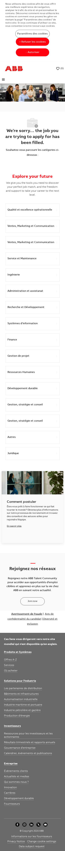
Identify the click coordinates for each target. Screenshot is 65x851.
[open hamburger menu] (3, 80)
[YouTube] (45, 825)
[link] (18, 652)
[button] (32, 34)
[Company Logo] (13, 68)
